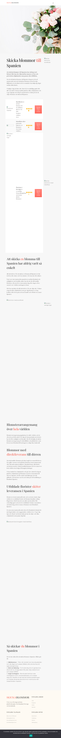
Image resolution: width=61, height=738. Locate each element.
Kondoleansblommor (11, 722)
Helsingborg (34, 722)
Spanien (33, 707)
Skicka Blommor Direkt (38, 109)
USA (33, 700)
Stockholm (34, 716)
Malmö (33, 720)
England (34, 702)
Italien (33, 705)
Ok (31, 735)
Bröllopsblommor (11, 718)
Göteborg (34, 718)
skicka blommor (24, 657)
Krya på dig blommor (12, 720)
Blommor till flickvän (11, 716)
